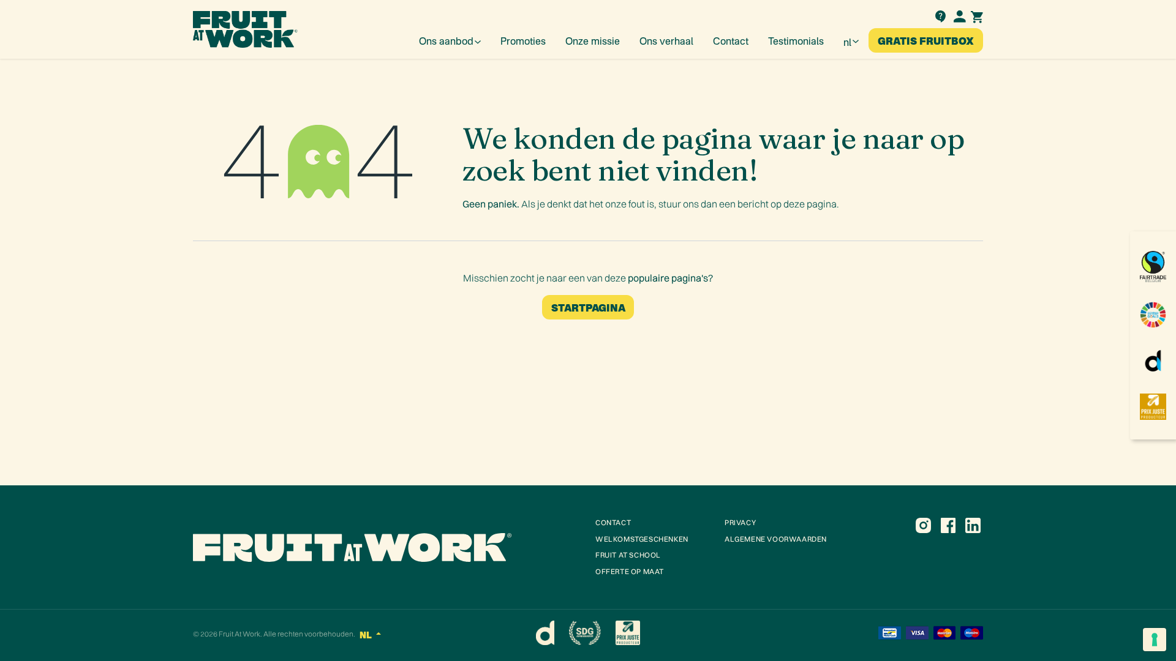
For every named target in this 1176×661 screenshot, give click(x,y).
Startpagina (588, 307)
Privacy (740, 522)
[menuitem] (450, 40)
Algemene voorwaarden (776, 538)
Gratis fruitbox (926, 40)
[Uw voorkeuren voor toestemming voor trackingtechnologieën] (1154, 639)
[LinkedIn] (972, 525)
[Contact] (940, 15)
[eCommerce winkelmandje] (977, 15)
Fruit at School (628, 554)
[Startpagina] (387, 547)
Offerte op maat (629, 571)
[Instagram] (923, 525)
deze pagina (810, 204)
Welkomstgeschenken (641, 538)
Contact (613, 522)
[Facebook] (948, 525)
